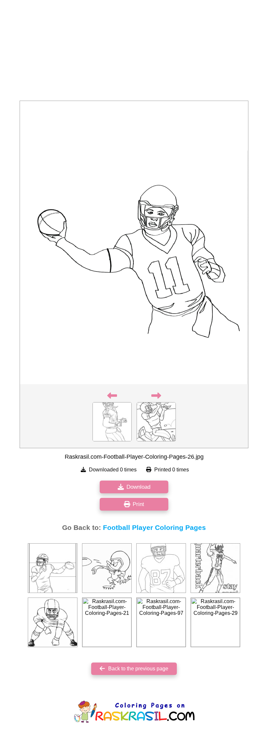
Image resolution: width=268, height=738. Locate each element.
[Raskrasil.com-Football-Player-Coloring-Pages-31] (107, 568)
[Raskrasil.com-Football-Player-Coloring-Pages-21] (107, 622)
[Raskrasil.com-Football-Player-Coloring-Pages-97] (161, 622)
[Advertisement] (134, 52)
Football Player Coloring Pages (154, 528)
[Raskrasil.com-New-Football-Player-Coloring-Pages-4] (161, 568)
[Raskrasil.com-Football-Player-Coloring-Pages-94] (52, 622)
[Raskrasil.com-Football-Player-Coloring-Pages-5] (215, 568)
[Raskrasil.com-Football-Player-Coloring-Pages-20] (52, 568)
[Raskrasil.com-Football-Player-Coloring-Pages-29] (215, 622)
